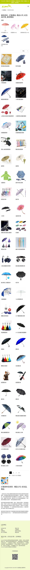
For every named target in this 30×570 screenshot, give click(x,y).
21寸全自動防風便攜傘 (21, 332)
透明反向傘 (3, 199)
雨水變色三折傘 (4, 465)
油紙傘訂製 (18, 216)
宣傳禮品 (3, 531)
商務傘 (2, 349)
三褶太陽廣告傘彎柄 (5, 266)
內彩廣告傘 (18, 366)
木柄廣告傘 (3, 415)
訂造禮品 (4, 10)
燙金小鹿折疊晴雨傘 (5, 149)
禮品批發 (17, 532)
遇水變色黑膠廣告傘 (20, 266)
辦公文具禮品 (4, 532)
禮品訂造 (17, 528)
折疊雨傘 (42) (14, 32)
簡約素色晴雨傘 (19, 149)
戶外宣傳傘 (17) (4, 32)
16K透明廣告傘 (19, 299)
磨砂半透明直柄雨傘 (20, 249)
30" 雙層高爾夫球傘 (20, 316)
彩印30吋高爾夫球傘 (20, 449)
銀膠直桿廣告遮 (4, 99)
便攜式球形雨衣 (4, 316)
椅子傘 (17, 282)
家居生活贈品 (18, 531)
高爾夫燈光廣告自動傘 (6, 232)
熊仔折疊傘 (18, 66)
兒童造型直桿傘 (19, 82)
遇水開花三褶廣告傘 (5, 282)
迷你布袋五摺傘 (19, 182)
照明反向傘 (3, 249)
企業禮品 (17, 529)
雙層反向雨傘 (4, 366)
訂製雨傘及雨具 (10, 10)
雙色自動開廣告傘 (5, 432)
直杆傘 (17, 199)
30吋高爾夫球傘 (5, 449)
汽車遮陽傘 (3, 82)
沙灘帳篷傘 (3, 299)
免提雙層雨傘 (4, 332)
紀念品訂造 (3, 528)
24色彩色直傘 (19, 465)
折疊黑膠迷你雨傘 (20, 132)
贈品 (2, 529)
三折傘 (2, 216)
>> (19, 472)
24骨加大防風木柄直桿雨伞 (7, 116)
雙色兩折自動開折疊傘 (21, 415)
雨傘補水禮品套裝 (5, 66)
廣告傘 (17, 349)
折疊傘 (17, 232)
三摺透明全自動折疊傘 (21, 116)
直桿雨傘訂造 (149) (25, 32)
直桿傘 (2, 166)
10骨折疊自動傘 (19, 99)
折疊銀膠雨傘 (4, 132)
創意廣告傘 (3, 382)
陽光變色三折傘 (19, 432)
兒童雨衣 (3, 182)
